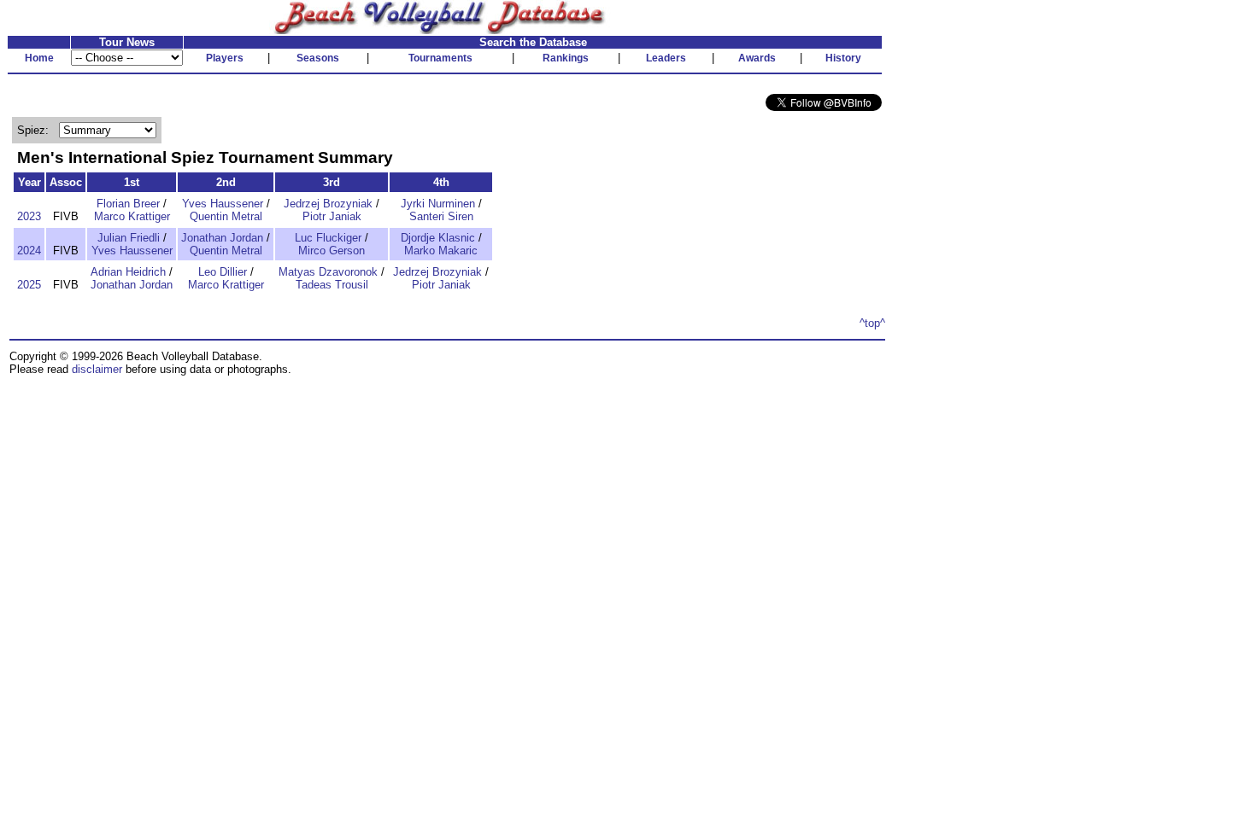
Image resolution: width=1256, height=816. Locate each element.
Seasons (317, 58)
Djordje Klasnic (438, 237)
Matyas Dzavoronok (328, 271)
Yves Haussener (222, 203)
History (843, 58)
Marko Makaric (441, 250)
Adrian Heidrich (128, 271)
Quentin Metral (226, 216)
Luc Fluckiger (328, 237)
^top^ (872, 323)
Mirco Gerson (331, 250)
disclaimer (97, 369)
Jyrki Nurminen (438, 203)
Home (39, 58)
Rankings (566, 58)
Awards (757, 58)
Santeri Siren (441, 216)
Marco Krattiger (132, 216)
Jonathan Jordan (222, 237)
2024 (29, 250)
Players (225, 58)
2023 (29, 216)
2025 (29, 284)
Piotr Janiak (331, 216)
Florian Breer (128, 203)
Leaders (666, 58)
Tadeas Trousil (332, 284)
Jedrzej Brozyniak (328, 203)
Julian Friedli (128, 237)
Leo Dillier (222, 271)
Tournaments (440, 58)
